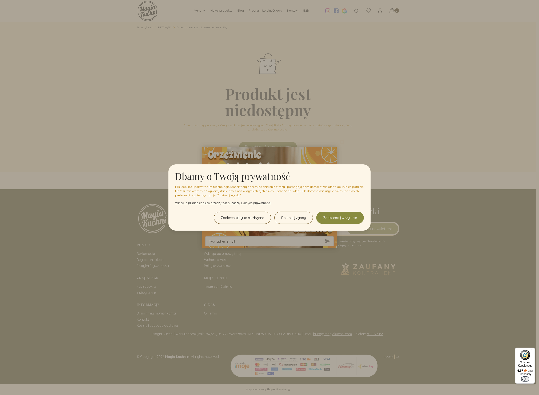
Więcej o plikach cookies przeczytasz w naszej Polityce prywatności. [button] (223, 203)
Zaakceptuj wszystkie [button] (340, 218)
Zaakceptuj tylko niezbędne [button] (242, 218)
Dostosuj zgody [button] (293, 218)
